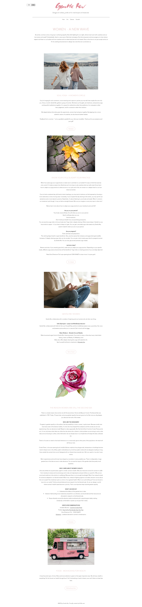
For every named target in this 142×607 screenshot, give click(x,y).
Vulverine (58, 514)
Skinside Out (81, 342)
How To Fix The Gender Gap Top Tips (73, 510)
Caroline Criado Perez (76, 507)
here (88, 328)
